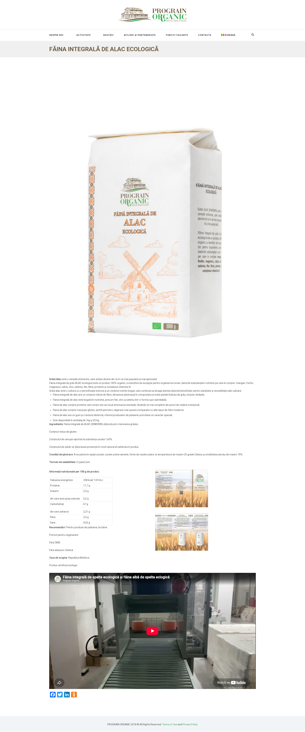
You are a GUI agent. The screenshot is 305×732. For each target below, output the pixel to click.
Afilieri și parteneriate (140, 35)
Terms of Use (169, 724)
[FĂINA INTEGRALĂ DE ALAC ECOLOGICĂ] (152, 217)
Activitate (83, 35)
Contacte (204, 35)
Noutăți (108, 35)
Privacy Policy (190, 724)
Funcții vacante (177, 35)
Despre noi (56, 35)
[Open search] (253, 35)
